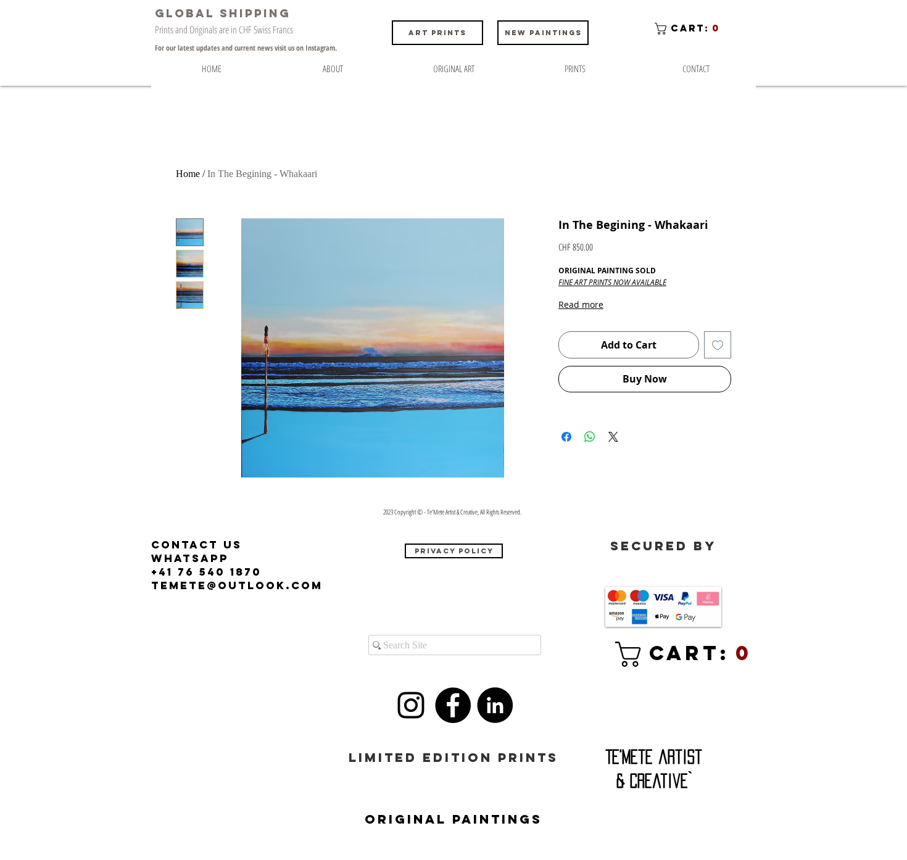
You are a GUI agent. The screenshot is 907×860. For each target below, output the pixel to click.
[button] (689, 29)
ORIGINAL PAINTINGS (453, 819)
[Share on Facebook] (566, 436)
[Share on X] (613, 436)
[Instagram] (411, 705)
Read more (580, 304)
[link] (665, 654)
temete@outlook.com (237, 585)
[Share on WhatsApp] (589, 436)
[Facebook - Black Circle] (453, 705)
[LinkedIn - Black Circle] (495, 705)
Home (188, 173)
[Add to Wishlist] (717, 344)
